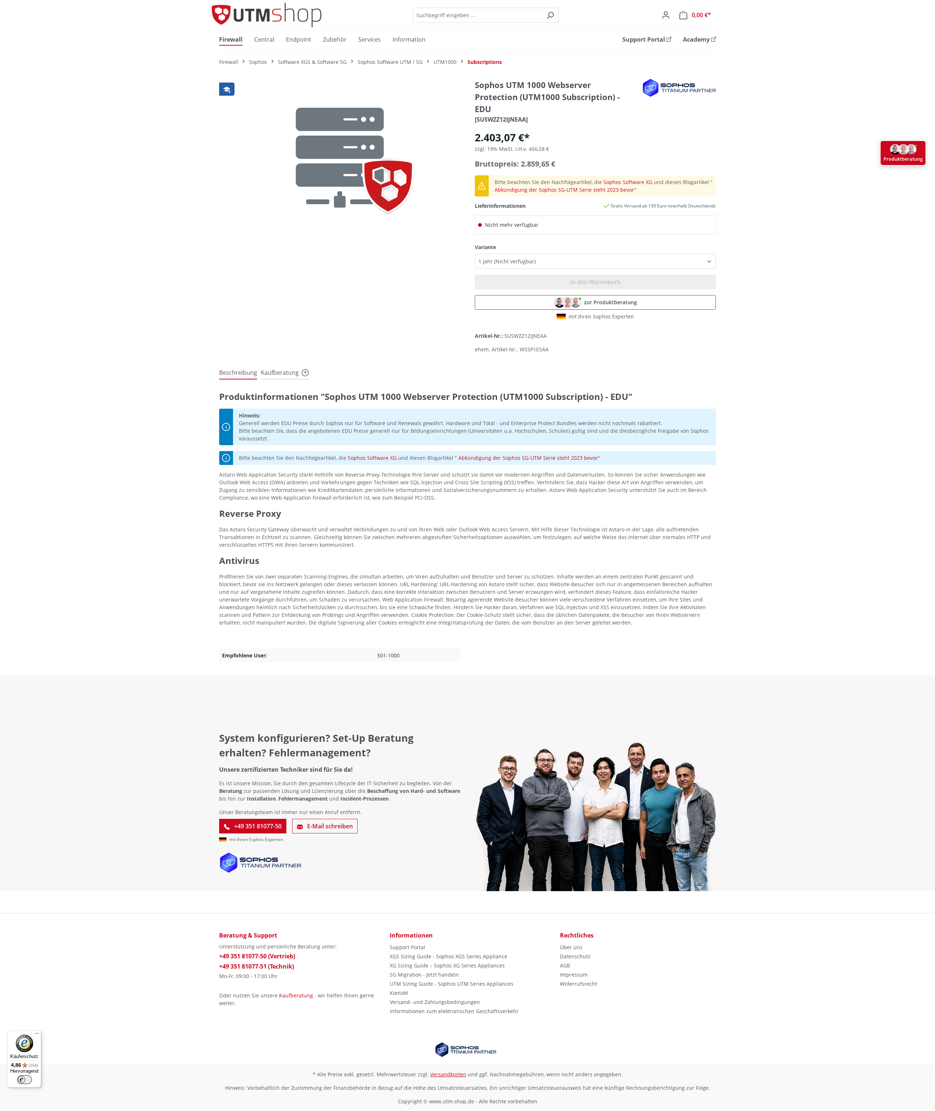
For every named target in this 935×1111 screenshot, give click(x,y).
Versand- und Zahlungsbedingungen (435, 1002)
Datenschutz (575, 956)
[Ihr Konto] (666, 15)
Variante (485, 247)
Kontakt (399, 992)
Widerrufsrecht (578, 983)
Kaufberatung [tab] (280, 373)
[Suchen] (550, 15)
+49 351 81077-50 (257, 826)
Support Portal (407, 947)
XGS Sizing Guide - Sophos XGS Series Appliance (448, 956)
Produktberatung (903, 159)
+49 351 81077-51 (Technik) (256, 966)
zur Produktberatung (610, 302)
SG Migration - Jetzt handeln (424, 974)
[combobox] (477, 15)
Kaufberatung (296, 995)
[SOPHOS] (679, 88)
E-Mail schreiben (329, 826)
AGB (565, 965)
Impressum (574, 974)
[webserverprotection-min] (340, 157)
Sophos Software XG (627, 182)
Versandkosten (448, 1074)
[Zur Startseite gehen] (266, 15)
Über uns (571, 947)
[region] (340, 157)
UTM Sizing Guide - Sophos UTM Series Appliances (452, 983)
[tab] (238, 372)
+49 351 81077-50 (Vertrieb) (257, 956)
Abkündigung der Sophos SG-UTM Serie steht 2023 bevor (564, 189)
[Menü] (37, 1035)
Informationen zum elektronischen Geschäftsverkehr (454, 1011)
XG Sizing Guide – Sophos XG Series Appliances (447, 965)
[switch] (24, 1079)
